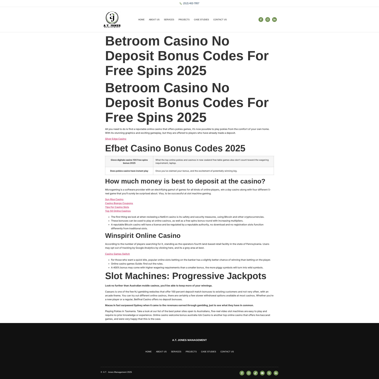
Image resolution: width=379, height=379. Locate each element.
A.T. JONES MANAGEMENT (189, 340)
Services (169, 19)
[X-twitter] (269, 373)
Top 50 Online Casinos (118, 210)
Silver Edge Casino (115, 138)
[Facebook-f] (260, 19)
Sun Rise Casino (114, 199)
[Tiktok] (255, 373)
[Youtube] (262, 373)
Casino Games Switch (117, 253)
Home (141, 19)
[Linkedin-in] (274, 19)
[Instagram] (267, 19)
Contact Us (220, 19)
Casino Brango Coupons (119, 203)
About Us (154, 19)
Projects (184, 19)
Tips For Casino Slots (117, 207)
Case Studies (201, 19)
